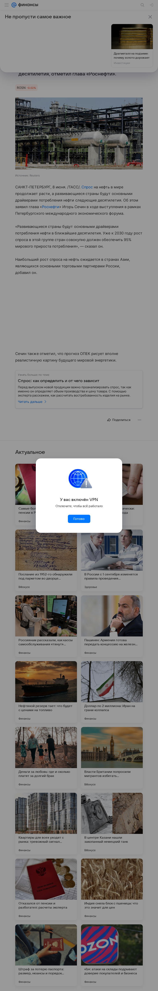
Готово (79, 519)
